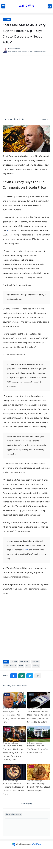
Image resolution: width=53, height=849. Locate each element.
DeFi (21, 666)
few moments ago (11, 709)
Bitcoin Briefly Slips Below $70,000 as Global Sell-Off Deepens (38, 787)
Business (35, 662)
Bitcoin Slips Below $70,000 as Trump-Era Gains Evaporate (37, 749)
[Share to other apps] (37, 675)
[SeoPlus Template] (13, 844)
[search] (50, 6)
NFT (27, 666)
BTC (9, 231)
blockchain (24, 662)
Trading (36, 666)
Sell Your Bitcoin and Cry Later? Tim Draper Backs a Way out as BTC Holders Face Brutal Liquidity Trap (14, 753)
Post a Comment (13, 815)
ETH (27, 550)
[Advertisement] (26, 87)
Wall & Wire (27, 6)
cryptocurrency (10, 666)
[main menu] (3, 6)
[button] (13, 675)
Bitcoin (7, 19)
